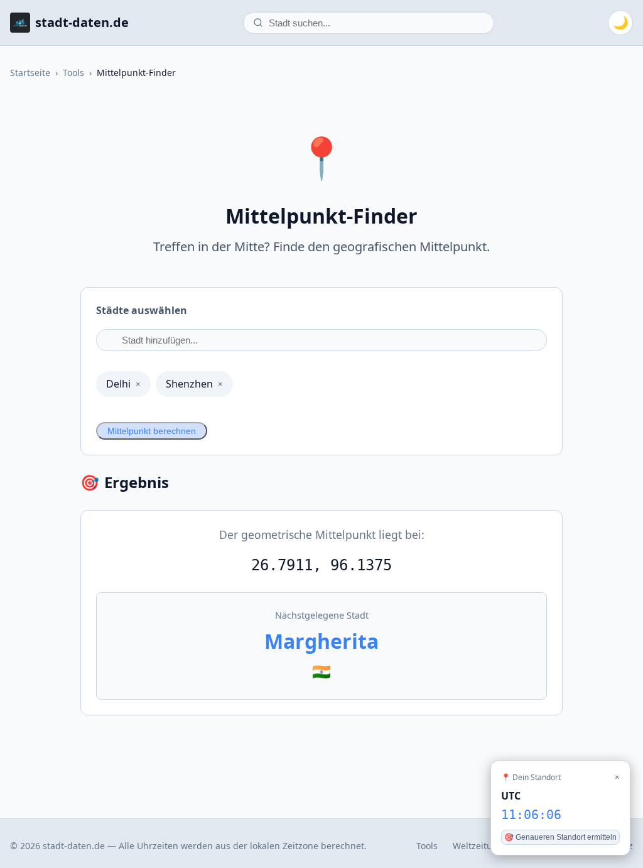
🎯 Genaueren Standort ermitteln (560, 837)
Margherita (321, 640)
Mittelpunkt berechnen (151, 431)
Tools (73, 73)
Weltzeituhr (477, 846)
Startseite (30, 73)
